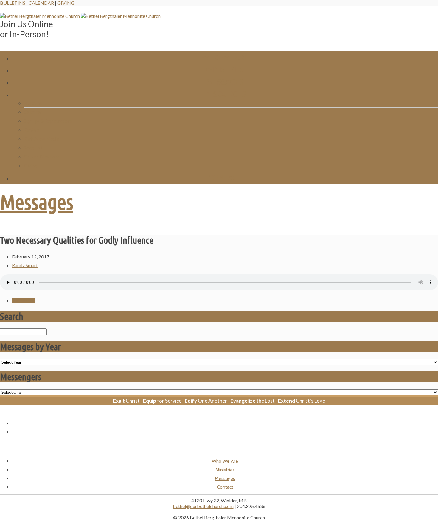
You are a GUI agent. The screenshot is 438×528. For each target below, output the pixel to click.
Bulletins (12, 3)
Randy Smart (25, 265)
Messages (224, 81)
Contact (225, 177)
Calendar (41, 3)
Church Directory (41, 156)
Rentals (31, 130)
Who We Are (225, 57)
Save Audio (23, 300)
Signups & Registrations (48, 121)
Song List (33, 147)
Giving (65, 3)
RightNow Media (41, 138)
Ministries (225, 69)
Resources (225, 94)
